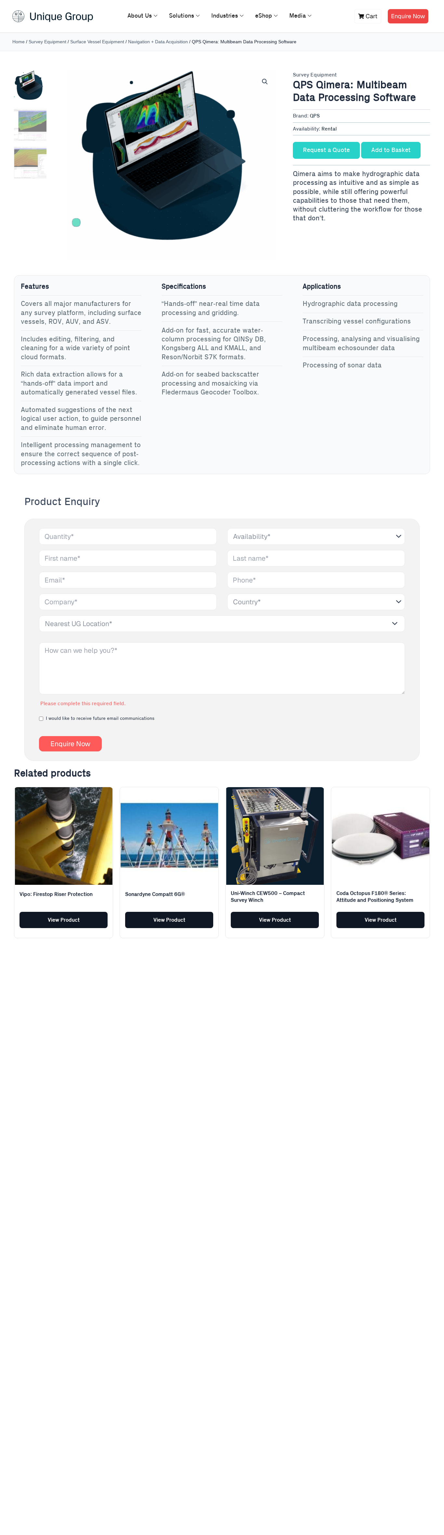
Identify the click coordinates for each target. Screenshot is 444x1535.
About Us (139, 16)
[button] (265, 82)
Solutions (181, 16)
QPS (315, 116)
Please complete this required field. (82, 703)
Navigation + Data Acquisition (158, 41)
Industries (224, 16)
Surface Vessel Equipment (97, 41)
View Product (64, 920)
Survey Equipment (47, 41)
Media (297, 16)
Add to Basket (391, 150)
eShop (263, 16)
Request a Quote (326, 150)
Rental (329, 129)
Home (18, 41)
